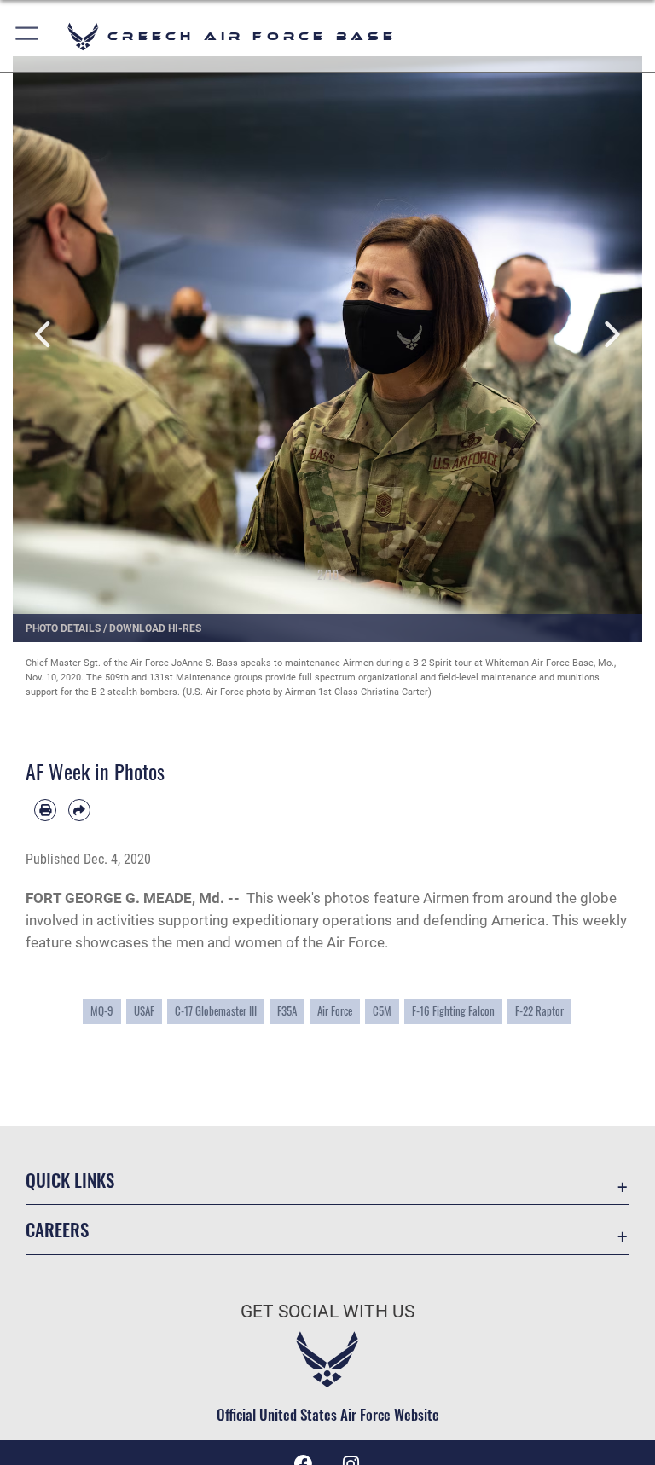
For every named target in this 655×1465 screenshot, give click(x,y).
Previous (44, 334)
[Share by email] (79, 810)
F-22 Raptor (539, 1011)
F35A (287, 1011)
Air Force (334, 1011)
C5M (382, 1011)
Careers (57, 1229)
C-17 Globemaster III (216, 1011)
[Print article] (45, 810)
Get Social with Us (327, 1311)
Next (610, 334)
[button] (27, 36)
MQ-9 (101, 1011)
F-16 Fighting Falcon (453, 1011)
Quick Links (70, 1180)
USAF (144, 1011)
